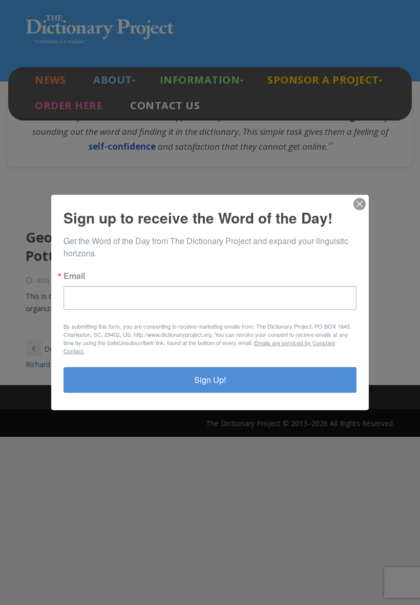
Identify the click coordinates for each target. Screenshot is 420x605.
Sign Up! (210, 380)
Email (74, 276)
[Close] (359, 204)
